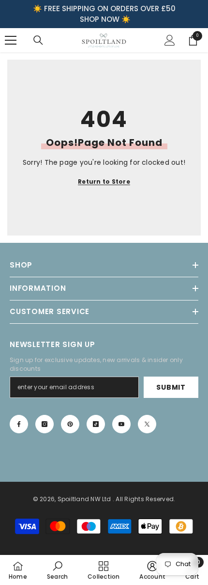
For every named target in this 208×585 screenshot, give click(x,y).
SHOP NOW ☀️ (105, 19)
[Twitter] (147, 424)
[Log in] (169, 40)
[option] (104, 14)
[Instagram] (44, 424)
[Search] (38, 40)
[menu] (10, 40)
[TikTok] (96, 424)
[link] (57, 570)
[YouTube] (121, 424)
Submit (170, 387)
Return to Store (104, 181)
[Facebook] (19, 424)
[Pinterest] (70, 424)
